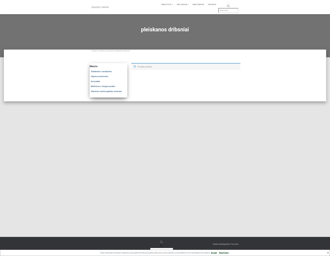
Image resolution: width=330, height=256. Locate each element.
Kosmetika (95, 81)
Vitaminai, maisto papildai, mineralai (106, 91)
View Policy (224, 253)
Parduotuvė (166, 4)
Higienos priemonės (99, 76)
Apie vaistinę (182, 4)
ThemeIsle (234, 244)
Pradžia (94, 51)
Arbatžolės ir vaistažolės (101, 71)
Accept (214, 253)
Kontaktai (212, 4)
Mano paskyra (198, 4)
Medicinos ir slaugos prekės (103, 86)
